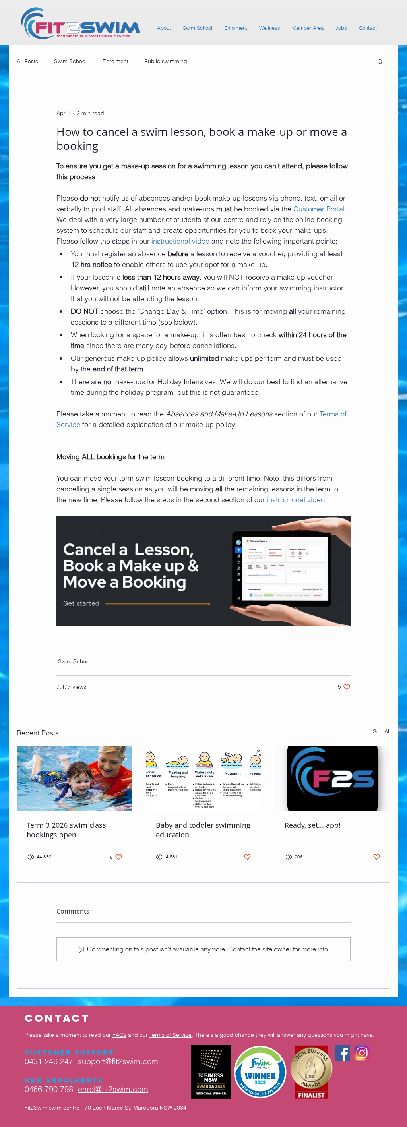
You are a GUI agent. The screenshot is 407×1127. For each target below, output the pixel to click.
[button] (380, 61)
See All (381, 731)
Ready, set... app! (313, 825)
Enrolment (115, 61)
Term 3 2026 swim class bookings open (66, 829)
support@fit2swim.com (118, 1061)
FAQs (119, 1034)
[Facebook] (342, 1053)
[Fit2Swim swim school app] (332, 778)
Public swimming (165, 61)
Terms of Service (170, 1034)
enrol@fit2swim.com (113, 1089)
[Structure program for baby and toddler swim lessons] (203, 778)
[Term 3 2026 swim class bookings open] (74, 778)
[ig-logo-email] (362, 1053)
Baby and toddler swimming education (203, 829)
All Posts (27, 61)
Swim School (70, 61)
